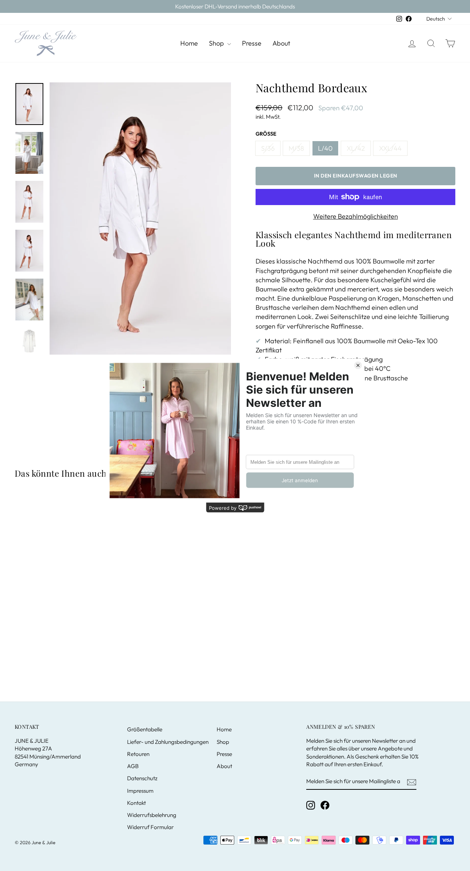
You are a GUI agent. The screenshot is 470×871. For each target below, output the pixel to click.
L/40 (325, 148)
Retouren (138, 753)
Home (189, 43)
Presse (251, 43)
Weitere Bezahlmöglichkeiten (355, 216)
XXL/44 (390, 148)
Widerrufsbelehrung (151, 814)
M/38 (296, 148)
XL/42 (356, 148)
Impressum (140, 790)
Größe (266, 133)
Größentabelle (144, 729)
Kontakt (136, 802)
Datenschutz (142, 778)
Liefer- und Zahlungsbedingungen (168, 741)
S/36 (268, 148)
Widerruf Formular (150, 827)
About (281, 43)
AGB (133, 766)
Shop (217, 43)
